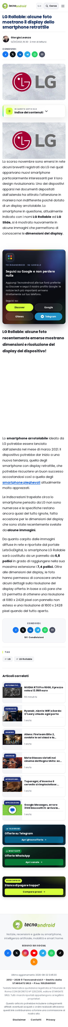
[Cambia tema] (39, 6)
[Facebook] (5, 54)
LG (9, 659)
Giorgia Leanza (21, 37)
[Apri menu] (63, 6)
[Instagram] (25, 953)
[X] (13, 54)
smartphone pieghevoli (21, 482)
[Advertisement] (34, 380)
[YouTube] (34, 953)
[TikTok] (60, 953)
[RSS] (34, 961)
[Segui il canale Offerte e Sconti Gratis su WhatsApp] (51, 953)
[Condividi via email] (42, 54)
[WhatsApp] (35, 54)
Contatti (36, 1019)
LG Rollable (25, 659)
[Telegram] (27, 54)
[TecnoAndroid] (16, 6)
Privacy (50, 1019)
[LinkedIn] (20, 54)
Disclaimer (19, 1019)
